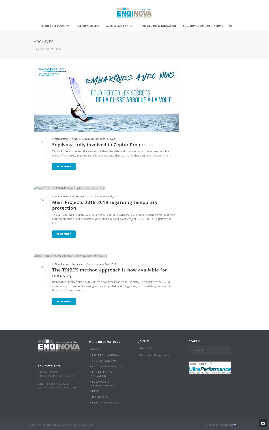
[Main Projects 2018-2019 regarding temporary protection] (106, 188)
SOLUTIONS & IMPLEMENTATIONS (203, 25)
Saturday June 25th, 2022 (106, 196)
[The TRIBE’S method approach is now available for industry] (106, 255)
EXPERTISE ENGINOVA (105, 355)
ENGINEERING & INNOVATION (159, 25)
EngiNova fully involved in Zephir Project (99, 145)
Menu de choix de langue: (219, 424)
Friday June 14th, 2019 (105, 264)
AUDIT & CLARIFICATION (120, 25)
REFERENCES (100, 397)
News (74, 138)
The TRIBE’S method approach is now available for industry (109, 272)
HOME (96, 349)
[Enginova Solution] (134, 13)
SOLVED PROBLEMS (88, 25)
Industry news (78, 196)
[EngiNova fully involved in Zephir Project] (106, 100)
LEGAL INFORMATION (105, 402)
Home (228, 55)
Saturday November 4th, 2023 (100, 138)
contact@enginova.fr (157, 355)
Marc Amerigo (62, 138)
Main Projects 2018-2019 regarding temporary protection (105, 205)
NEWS (95, 391)
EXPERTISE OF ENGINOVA (55, 25)
